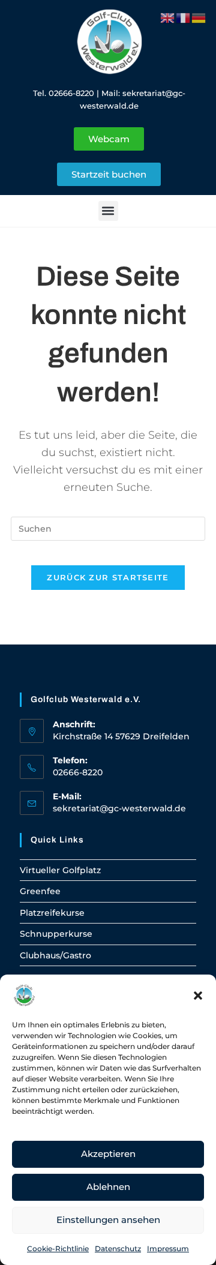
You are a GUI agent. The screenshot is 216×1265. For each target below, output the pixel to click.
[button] (198, 996)
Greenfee (40, 891)
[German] (199, 17)
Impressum (168, 1248)
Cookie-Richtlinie (58, 1248)
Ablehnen (108, 1186)
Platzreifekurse (52, 912)
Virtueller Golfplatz (60, 870)
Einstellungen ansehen (108, 1219)
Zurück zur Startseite (108, 577)
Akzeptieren (108, 1153)
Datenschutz (118, 1248)
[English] (168, 17)
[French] (183, 17)
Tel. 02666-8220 (63, 93)
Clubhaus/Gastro (55, 955)
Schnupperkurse (56, 933)
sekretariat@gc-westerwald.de (119, 808)
